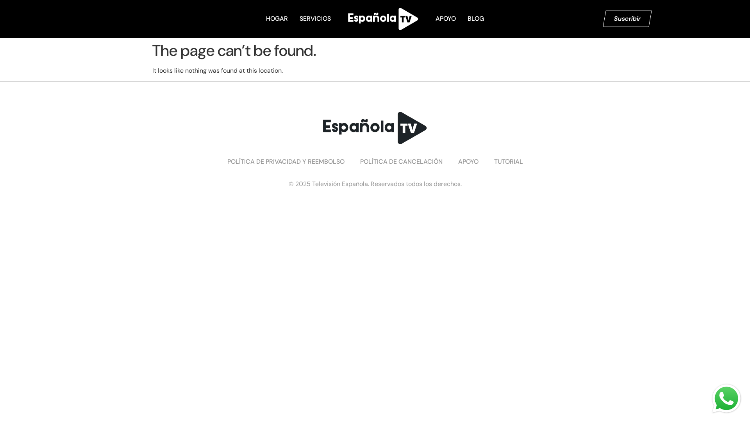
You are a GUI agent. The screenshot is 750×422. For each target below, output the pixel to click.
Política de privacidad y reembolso (286, 161)
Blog (476, 18)
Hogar (277, 18)
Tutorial (508, 161)
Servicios (315, 18)
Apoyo (446, 18)
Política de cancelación (401, 161)
